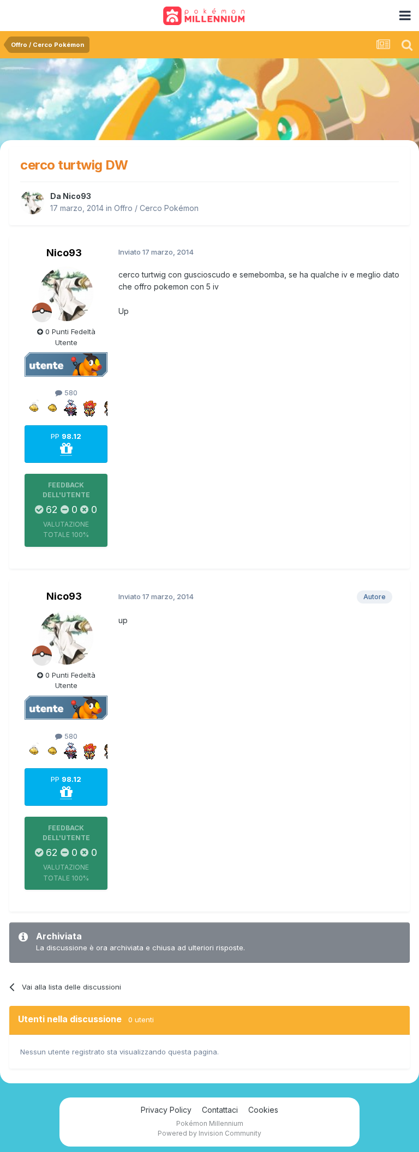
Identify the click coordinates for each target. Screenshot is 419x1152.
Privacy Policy (166, 1109)
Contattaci (220, 1109)
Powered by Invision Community (209, 1133)
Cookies (263, 1109)
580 (69, 392)
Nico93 (77, 196)
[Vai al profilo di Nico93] (32, 202)
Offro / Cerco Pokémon (156, 208)
